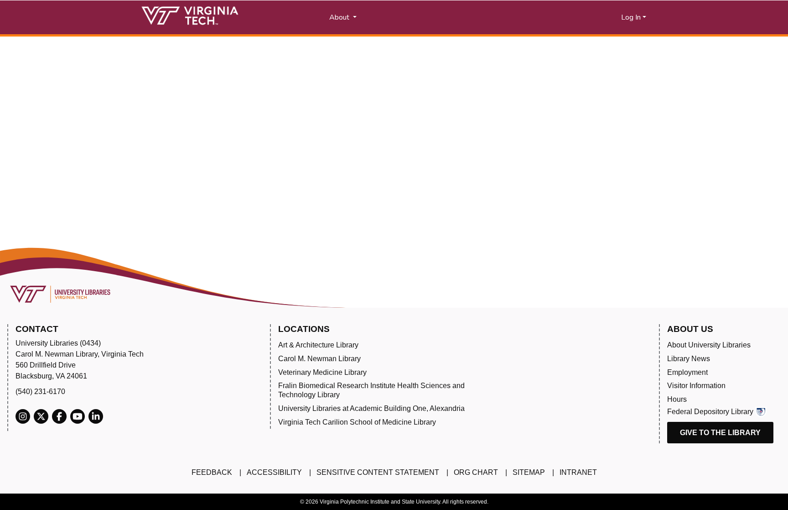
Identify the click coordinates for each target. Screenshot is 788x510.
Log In (631, 17)
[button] (535, 17)
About (340, 17)
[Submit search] (445, 17)
